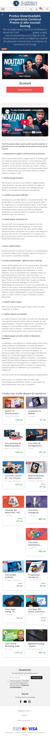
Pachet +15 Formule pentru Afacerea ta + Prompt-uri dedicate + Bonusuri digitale (13, 412)
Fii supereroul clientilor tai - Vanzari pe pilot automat (34, 576)
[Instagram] (29, 702)
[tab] (25, 104)
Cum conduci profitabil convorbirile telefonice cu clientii (10, 576)
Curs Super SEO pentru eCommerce (36, 610)
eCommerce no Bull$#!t (34, 412)
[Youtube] (25, 702)
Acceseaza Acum (25, 90)
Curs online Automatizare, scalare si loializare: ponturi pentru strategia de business (36, 543)
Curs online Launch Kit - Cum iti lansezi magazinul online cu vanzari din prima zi (13, 476)
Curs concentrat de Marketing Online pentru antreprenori (13, 444)
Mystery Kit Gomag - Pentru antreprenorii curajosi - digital (36, 644)
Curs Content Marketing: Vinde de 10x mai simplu (12, 644)
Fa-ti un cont (26, 32)
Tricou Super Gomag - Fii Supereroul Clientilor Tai (10, 610)
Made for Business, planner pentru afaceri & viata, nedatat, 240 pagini (36, 476)
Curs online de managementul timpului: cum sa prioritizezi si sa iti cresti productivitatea (35, 444)
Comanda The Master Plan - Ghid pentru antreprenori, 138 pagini (13, 511)
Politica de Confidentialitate (19, 686)
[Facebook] (21, 702)
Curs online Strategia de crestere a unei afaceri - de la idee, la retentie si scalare (36, 511)
